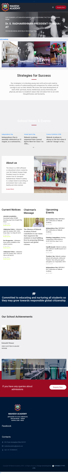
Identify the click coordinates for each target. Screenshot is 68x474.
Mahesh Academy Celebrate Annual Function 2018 (53, 139)
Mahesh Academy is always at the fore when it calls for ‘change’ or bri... (34, 139)
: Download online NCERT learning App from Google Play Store (12, 219)
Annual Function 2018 (53, 134)
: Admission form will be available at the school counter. (11, 242)
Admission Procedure (56, 62)
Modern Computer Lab (34, 368)
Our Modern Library (12, 368)
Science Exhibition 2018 (31, 134)
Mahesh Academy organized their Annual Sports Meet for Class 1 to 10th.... (11, 140)
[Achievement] (11, 339)
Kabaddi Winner (8, 343)
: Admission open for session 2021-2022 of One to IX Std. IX (12, 253)
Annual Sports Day (7, 134)
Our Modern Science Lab (55, 368)
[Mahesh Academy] (18, 408)
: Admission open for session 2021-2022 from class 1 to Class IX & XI (12, 231)
